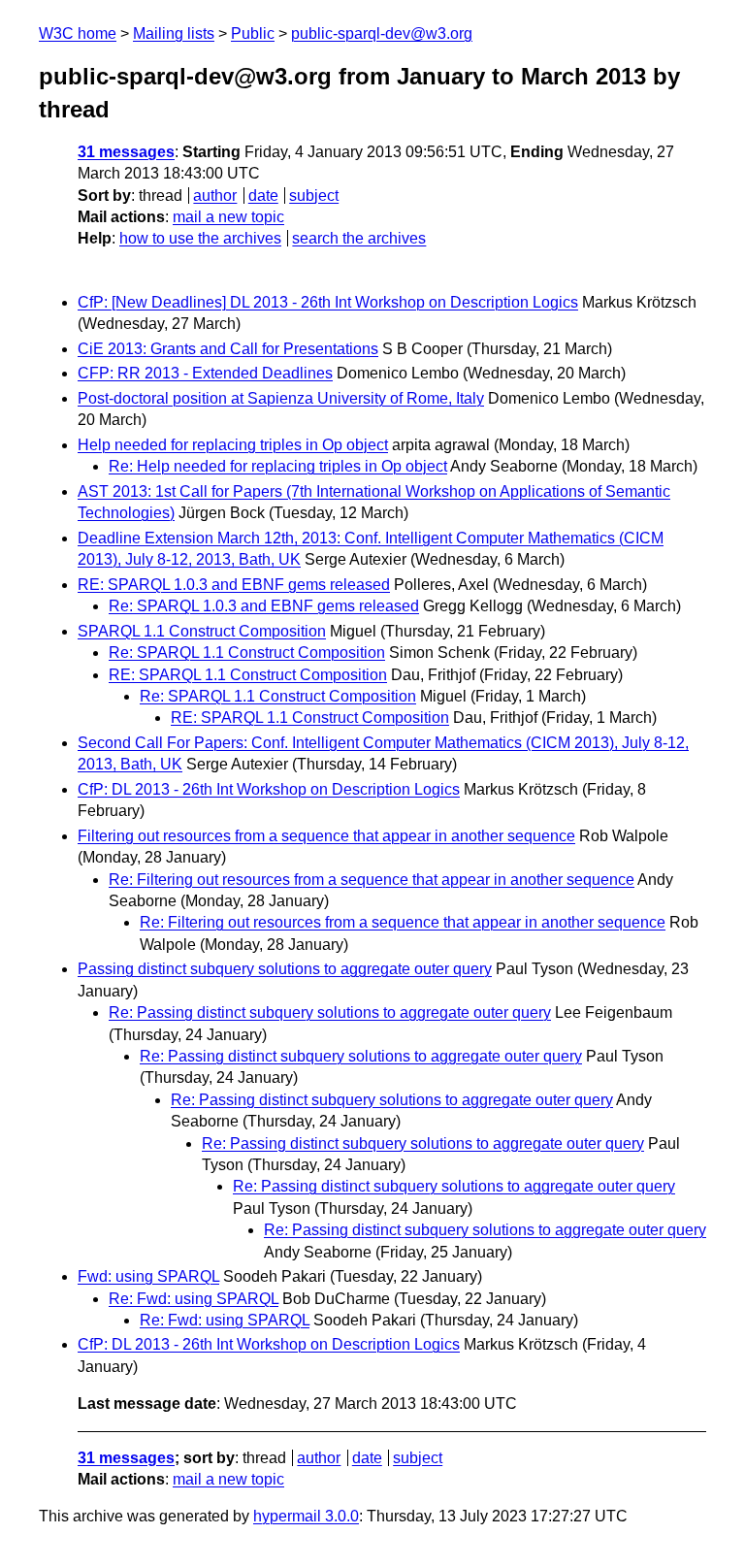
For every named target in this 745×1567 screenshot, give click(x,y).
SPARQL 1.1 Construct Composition (202, 631)
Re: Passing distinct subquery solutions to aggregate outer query (330, 1012)
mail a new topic (228, 217)
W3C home (77, 33)
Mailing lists (173, 33)
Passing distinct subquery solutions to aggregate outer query (285, 969)
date (263, 195)
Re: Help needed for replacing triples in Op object (278, 466)
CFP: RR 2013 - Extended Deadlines (205, 373)
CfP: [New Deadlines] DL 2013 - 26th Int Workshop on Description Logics (328, 302)
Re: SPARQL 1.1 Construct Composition (247, 652)
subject (314, 195)
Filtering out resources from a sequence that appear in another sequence (326, 836)
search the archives (359, 238)
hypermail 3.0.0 (306, 1516)
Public (253, 33)
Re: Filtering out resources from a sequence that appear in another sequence (371, 879)
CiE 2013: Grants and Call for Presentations (228, 349)
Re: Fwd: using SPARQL (193, 1298)
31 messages (126, 152)
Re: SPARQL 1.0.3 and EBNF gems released (264, 606)
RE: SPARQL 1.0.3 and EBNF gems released (234, 584)
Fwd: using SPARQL (148, 1276)
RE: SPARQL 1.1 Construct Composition (248, 675)
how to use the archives (200, 238)
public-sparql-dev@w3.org (381, 33)
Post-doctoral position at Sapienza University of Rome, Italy (281, 398)
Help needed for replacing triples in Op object (233, 445)
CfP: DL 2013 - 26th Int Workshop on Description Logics (269, 789)
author (215, 195)
